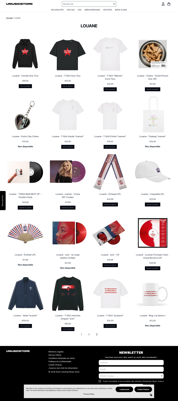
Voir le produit (25, 86)
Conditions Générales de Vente (61, 358)
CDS (79, 10)
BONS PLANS (121, 10)
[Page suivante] (96, 334)
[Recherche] (114, 4)
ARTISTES (107, 10)
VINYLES (71, 10)
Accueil (9, 18)
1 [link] (81, 334)
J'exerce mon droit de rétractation (63, 368)
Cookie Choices (55, 365)
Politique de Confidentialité (59, 361)
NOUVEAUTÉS (57, 10)
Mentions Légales (55, 352)
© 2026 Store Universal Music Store (63, 372)
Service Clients (54, 355)
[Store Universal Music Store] (19, 4)
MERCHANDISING (92, 10)
